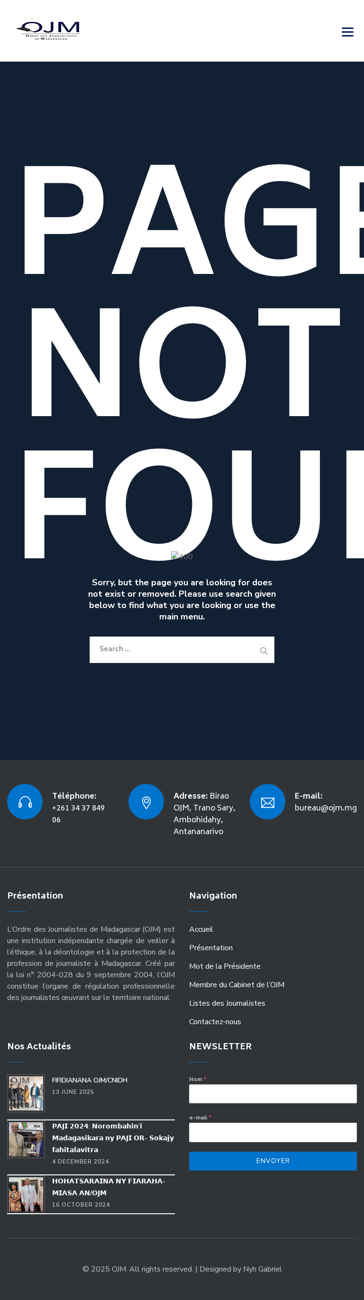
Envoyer (273, 1160)
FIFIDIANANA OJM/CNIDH (89, 1080)
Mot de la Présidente (225, 966)
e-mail (200, 1117)
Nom (198, 1079)
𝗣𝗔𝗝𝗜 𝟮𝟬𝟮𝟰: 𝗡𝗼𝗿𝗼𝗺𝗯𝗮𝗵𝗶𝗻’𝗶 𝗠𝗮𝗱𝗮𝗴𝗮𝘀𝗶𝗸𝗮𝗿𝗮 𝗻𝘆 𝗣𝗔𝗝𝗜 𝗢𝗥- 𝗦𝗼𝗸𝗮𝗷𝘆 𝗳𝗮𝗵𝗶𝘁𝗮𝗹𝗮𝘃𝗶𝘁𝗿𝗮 (113, 1138)
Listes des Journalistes (227, 1003)
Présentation (211, 948)
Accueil (201, 929)
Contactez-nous (215, 1022)
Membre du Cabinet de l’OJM (236, 985)
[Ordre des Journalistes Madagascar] (62, 31)
